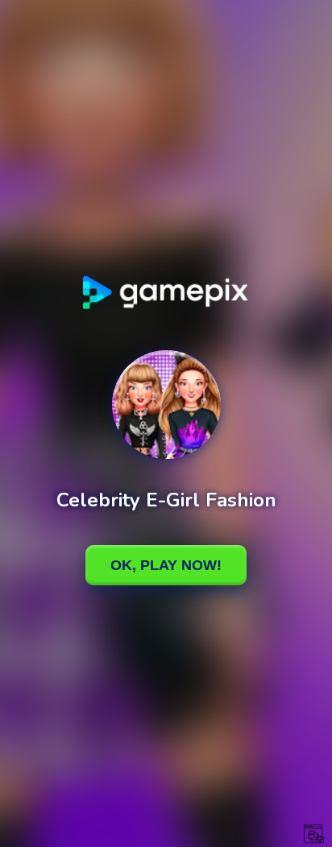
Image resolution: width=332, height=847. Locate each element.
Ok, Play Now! (166, 565)
